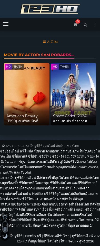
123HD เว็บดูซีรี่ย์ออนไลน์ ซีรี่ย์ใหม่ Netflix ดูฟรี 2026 (50, 8)
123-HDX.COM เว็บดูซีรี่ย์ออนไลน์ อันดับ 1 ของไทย (42, 146)
